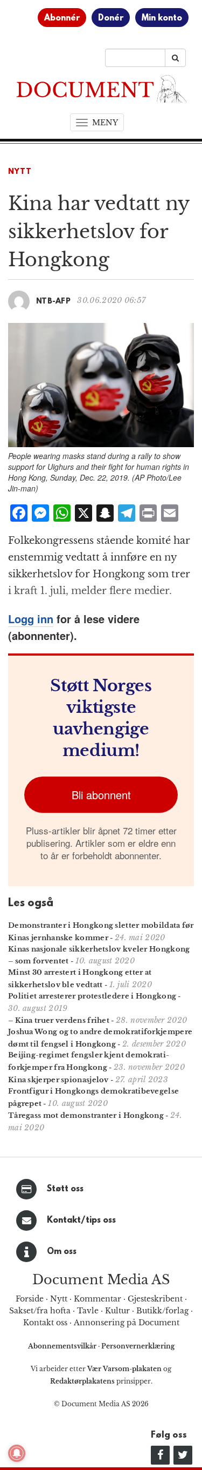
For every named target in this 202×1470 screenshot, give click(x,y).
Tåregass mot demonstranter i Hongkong (86, 1115)
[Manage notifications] (16, 1453)
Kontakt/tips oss (81, 1220)
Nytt (20, 172)
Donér (110, 18)
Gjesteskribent (155, 1299)
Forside (30, 1299)
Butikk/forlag (162, 1311)
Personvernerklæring (138, 1346)
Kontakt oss (45, 1322)
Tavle (88, 1311)
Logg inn (30, 618)
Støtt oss (65, 1189)
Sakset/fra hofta (40, 1311)
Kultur (117, 1311)
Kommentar (97, 1299)
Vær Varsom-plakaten (124, 1369)
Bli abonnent (101, 795)
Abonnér (62, 18)
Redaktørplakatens (82, 1381)
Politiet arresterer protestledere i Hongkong (92, 996)
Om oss (61, 1252)
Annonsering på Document (126, 1322)
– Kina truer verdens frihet (58, 1020)
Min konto (162, 18)
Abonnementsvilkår (63, 1346)
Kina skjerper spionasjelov (58, 1079)
